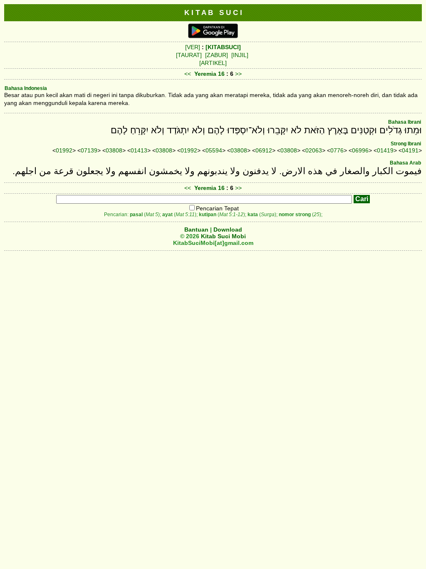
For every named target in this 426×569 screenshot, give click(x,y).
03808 (114, 150)
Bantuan (196, 229)
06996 (360, 150)
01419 (385, 150)
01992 (64, 150)
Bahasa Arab (405, 162)
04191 (410, 150)
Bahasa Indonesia (26, 88)
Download (227, 229)
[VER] (192, 47)
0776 (337, 150)
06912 (263, 150)
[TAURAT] (189, 55)
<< (187, 73)
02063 (313, 150)
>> (238, 73)
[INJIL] (239, 55)
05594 (214, 150)
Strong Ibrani (406, 143)
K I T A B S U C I (213, 12)
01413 (139, 150)
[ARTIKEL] (213, 63)
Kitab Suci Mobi (223, 236)
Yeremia (205, 73)
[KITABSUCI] (223, 47)
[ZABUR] (216, 55)
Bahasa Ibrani (404, 122)
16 (222, 73)
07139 (89, 150)
